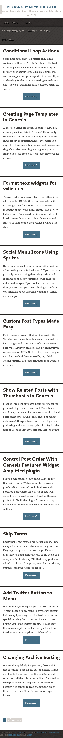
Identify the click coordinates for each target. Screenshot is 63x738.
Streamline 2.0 (14, 735)
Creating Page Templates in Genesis (30, 117)
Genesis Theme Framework (48, 732)
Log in (29, 735)
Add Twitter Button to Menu (27, 595)
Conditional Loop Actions (31, 51)
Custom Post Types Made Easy (31, 324)
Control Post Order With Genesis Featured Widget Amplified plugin (31, 465)
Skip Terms (15, 534)
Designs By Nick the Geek (31, 7)
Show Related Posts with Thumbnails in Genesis (30, 393)
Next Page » (16, 720)
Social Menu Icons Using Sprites (30, 255)
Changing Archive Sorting (31, 657)
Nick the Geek (20, 732)
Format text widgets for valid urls (29, 186)
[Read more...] (31, 96)
